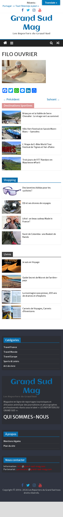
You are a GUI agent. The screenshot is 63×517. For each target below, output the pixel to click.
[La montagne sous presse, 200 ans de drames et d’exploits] (11, 292)
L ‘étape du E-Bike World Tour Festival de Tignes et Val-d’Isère (38, 146)
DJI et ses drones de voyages (36, 203)
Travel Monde (10, 352)
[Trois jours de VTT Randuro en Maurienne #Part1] (11, 158)
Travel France (10, 347)
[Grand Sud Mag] (5, 43)
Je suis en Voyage (30, 262)
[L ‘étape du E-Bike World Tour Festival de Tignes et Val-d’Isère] (11, 143)
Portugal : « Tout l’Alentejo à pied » (21, 6)
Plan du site (9, 446)
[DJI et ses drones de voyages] (11, 202)
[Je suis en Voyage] (11, 261)
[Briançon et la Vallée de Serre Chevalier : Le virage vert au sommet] (11, 112)
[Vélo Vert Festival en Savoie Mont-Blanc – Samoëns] (11, 127)
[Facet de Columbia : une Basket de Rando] (11, 233)
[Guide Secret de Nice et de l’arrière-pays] (11, 276)
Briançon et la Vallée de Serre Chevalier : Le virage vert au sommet (40, 115)
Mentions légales (12, 441)
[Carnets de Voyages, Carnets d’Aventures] (11, 307)
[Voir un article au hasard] (58, 43)
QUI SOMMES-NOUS (26, 417)
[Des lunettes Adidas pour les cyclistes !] (11, 186)
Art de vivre (9, 366)
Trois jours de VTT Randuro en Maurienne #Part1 (37, 161)
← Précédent (11, 99)
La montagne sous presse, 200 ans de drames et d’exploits (39, 294)
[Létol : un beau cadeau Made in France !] (11, 217)
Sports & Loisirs (11, 361)
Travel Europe (10, 356)
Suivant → (53, 99)
